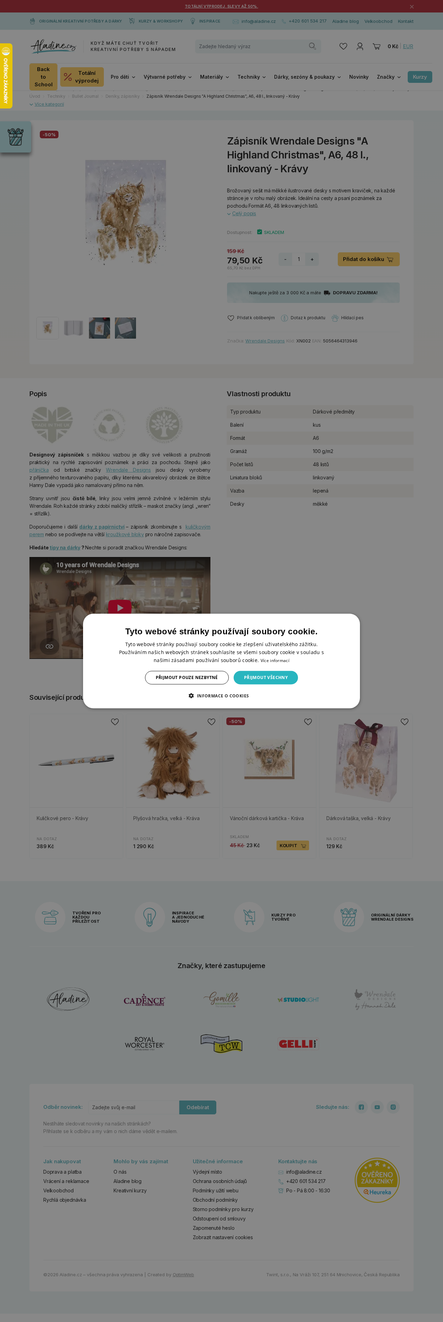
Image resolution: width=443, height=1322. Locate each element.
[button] (221, 695)
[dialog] (221, 661)
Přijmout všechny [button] (266, 677)
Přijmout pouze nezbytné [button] (187, 677)
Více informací (275, 660)
